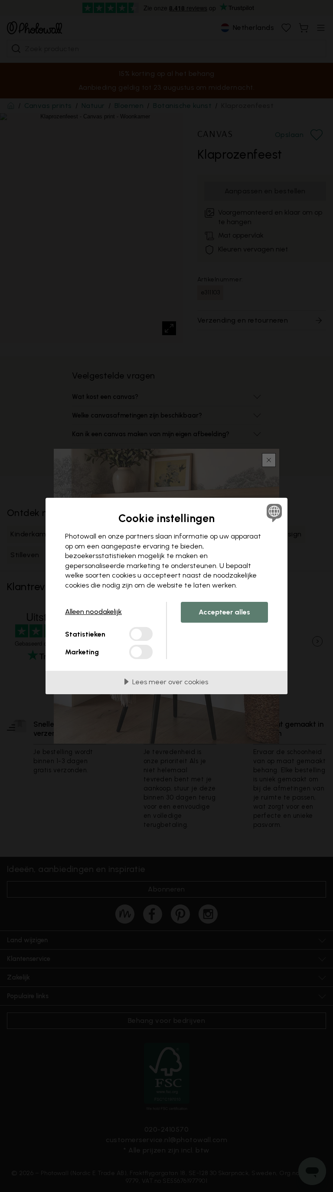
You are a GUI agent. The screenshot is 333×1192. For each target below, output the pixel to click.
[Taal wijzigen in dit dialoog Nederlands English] (273, 512)
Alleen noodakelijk (93, 611)
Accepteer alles (224, 612)
